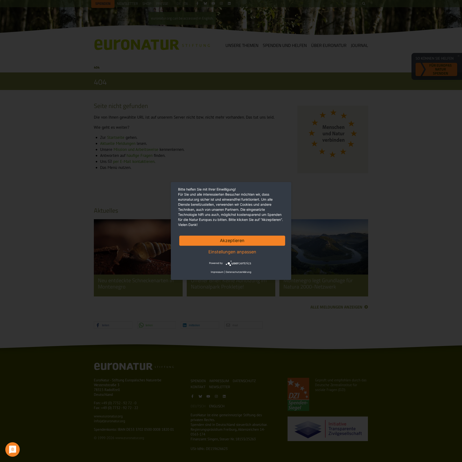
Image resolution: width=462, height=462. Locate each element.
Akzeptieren (232, 240)
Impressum (217, 272)
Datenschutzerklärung (238, 272)
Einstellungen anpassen (232, 251)
